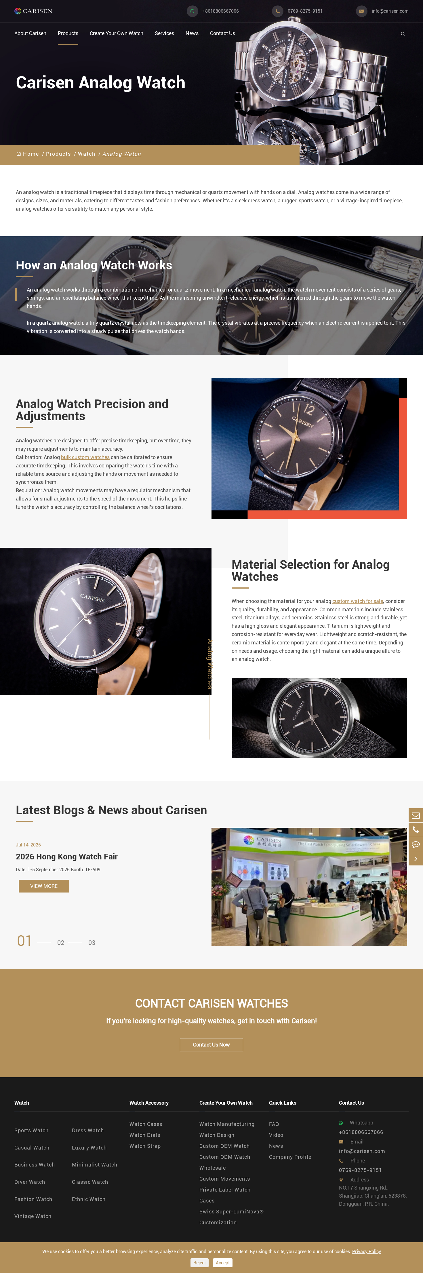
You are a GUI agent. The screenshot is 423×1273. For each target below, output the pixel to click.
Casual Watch (31, 1148)
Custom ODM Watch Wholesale (224, 1162)
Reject (199, 1263)
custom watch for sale (357, 601)
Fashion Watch (33, 1199)
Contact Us (222, 33)
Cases (207, 1201)
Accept (223, 1263)
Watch (87, 154)
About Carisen (30, 33)
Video (276, 1135)
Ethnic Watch (89, 1199)
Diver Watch (29, 1182)
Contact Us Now (211, 1045)
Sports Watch (31, 1130)
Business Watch (34, 1165)
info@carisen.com (390, 11)
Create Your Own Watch (116, 33)
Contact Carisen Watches (211, 1003)
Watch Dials (144, 1135)
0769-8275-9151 (305, 11)
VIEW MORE (44, 886)
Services (164, 33)
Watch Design (217, 1135)
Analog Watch (121, 154)
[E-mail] (416, 815)
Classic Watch (90, 1182)
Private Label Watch (225, 1190)
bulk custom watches (85, 457)
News (192, 33)
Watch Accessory (149, 1103)
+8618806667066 (221, 11)
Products (68, 33)
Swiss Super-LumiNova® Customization (231, 1217)
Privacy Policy (366, 1251)
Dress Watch (88, 1130)
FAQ (274, 1124)
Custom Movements (224, 1179)
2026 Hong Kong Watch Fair (67, 856)
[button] (36, 941)
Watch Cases (145, 1124)
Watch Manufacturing (227, 1124)
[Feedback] (416, 844)
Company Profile (290, 1157)
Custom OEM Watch (224, 1146)
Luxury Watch (89, 1148)
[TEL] (416, 830)
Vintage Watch (33, 1216)
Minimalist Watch (94, 1165)
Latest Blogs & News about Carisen (111, 810)
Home (31, 154)
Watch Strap (145, 1146)
